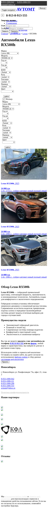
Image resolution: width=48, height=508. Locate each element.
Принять (5, 362)
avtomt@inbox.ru (8, 4)
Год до (4, 65)
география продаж (19, 30)
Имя (3, 26)
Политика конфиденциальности (15, 392)
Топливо (5, 79)
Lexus (25, 34)
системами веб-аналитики (12, 359)
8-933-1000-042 (7, 2)
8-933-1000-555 (23, 2)
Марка (4, 51)
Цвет (3, 89)
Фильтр (42, 8)
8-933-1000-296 (7, 383)
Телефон (4, 28)
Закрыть (5, 31)
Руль (3, 75)
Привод (4, 84)
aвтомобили (15, 34)
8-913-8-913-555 (16, 15)
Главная (4, 34)
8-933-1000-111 (7, 381)
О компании (11, 23)
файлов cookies (21, 357)
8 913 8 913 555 (17, 343)
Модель (4, 56)
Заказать (14, 31)
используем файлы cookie (16, 496)
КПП (3, 70)
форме (33, 343)
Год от (4, 60)
